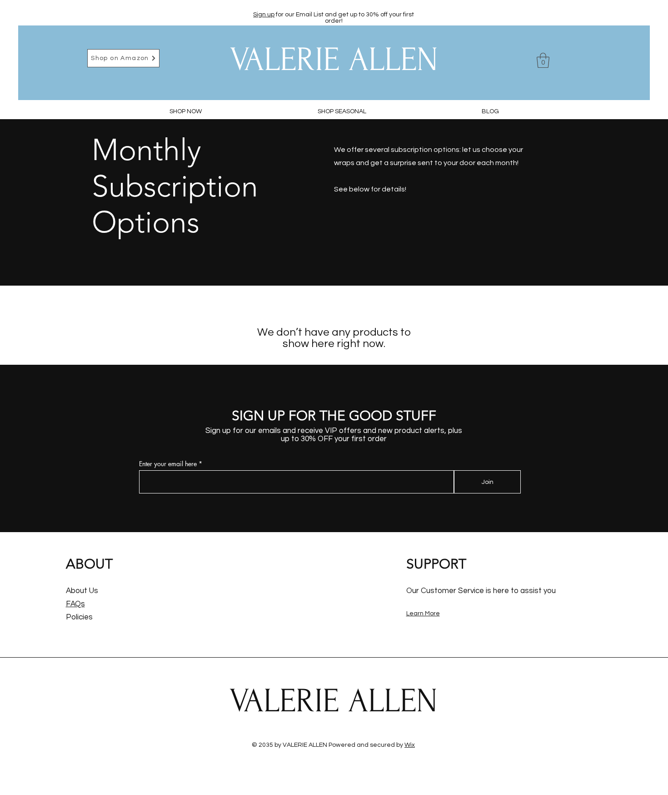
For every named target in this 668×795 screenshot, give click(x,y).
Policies (79, 617)
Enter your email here (168, 464)
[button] (543, 60)
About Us (82, 591)
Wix (409, 745)
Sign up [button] (263, 14)
